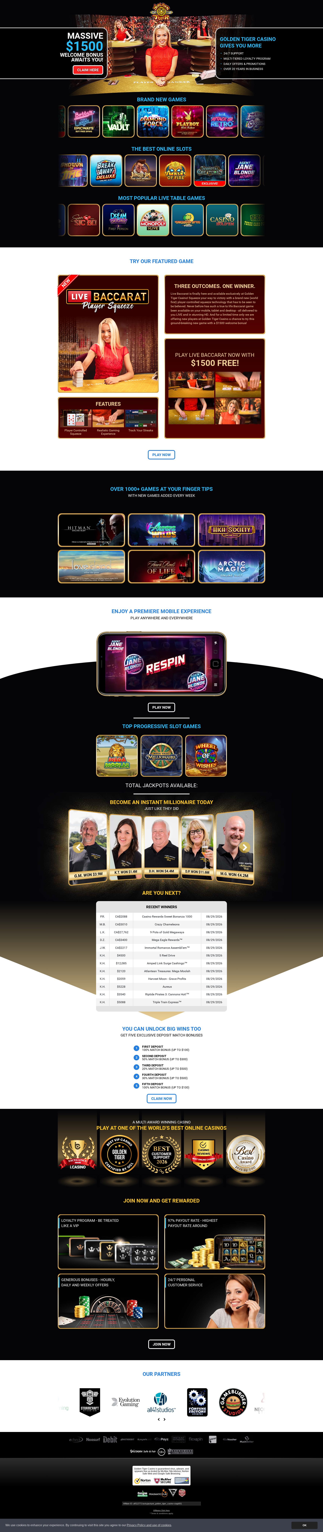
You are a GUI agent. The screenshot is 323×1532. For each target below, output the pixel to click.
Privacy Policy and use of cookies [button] (149, 1525)
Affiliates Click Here (161, 1510)
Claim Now (161, 1098)
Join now (161, 1344)
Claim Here (88, 70)
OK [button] (305, 1525)
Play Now (161, 455)
